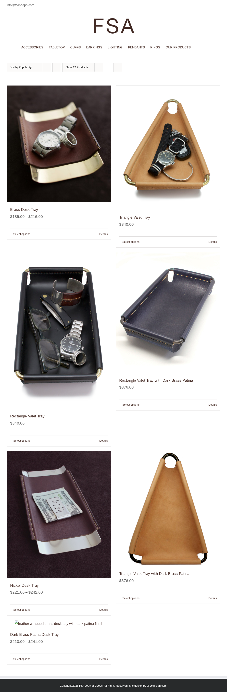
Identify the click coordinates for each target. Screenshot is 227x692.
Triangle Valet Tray (134, 217)
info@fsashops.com (20, 5)
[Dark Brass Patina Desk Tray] (59, 623)
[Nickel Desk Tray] (59, 514)
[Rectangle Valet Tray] (59, 330)
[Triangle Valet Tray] (168, 148)
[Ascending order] (56, 67)
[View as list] (118, 67)
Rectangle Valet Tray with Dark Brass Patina (156, 380)
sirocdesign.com (156, 685)
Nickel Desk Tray (24, 585)
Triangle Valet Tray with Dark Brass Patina (154, 574)
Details (103, 234)
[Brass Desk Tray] (59, 144)
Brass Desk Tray (24, 209)
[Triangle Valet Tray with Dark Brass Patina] (168, 508)
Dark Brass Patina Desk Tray (34, 634)
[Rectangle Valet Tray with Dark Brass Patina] (168, 312)
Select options (21, 234)
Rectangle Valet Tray (27, 416)
